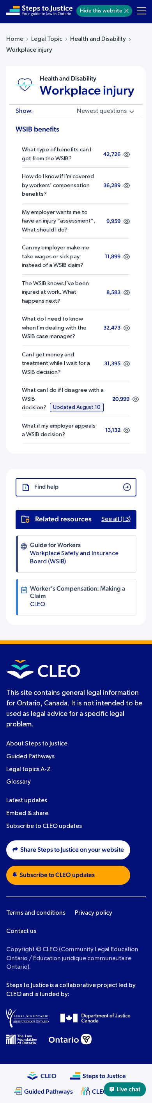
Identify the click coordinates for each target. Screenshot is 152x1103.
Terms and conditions (35, 913)
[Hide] (126, 11)
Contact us (21, 931)
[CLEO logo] (43, 669)
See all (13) (116, 519)
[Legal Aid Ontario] (27, 1018)
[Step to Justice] (39, 10)
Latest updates (26, 801)
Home (14, 39)
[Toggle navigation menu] (141, 10)
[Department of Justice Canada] (95, 1017)
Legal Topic (46, 39)
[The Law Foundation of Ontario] (21, 1039)
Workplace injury (87, 90)
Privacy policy (93, 913)
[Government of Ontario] (70, 1039)
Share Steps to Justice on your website (72, 850)
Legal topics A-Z (28, 769)
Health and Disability (98, 39)
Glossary (18, 782)
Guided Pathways (30, 757)
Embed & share (27, 813)
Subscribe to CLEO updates (44, 826)
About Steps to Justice (36, 744)
